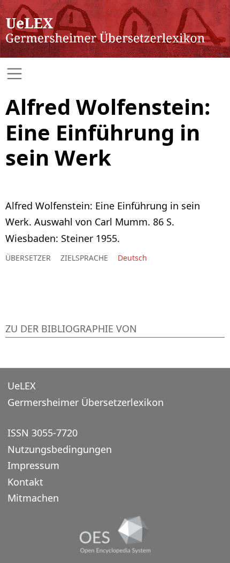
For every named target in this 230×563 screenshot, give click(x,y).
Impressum (33, 465)
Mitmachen (33, 497)
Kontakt (25, 481)
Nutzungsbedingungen (59, 449)
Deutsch (132, 258)
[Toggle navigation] (115, 73)
